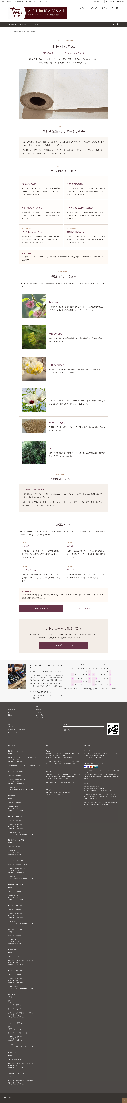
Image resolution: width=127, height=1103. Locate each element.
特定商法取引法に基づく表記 (16, 729)
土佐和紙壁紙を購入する (63, 645)
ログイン (110, 1)
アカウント (99, 1)
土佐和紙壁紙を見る (41, 608)
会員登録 (121, 1)
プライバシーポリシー (14, 732)
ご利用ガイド (12, 24)
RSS (9, 727)
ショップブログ (34, 24)
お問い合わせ (22, 24)
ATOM (13, 727)
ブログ (10, 724)
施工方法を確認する (86, 608)
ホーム (9, 31)
